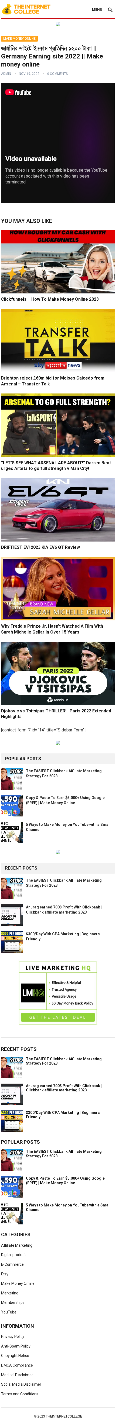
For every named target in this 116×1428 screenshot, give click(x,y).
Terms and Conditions (19, 1394)
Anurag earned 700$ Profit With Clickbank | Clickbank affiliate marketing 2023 (64, 1088)
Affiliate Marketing (16, 1245)
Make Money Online (19, 39)
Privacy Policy (12, 1336)
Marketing (9, 1293)
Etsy (4, 1274)
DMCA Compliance (17, 1365)
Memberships (13, 1302)
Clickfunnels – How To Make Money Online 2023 (50, 299)
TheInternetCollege (64, 1416)
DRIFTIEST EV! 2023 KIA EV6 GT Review (40, 547)
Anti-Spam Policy (15, 1346)
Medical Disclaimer (17, 1375)
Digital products (14, 1255)
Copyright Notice (15, 1355)
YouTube (8, 1312)
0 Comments (57, 74)
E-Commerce (12, 1264)
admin (6, 74)
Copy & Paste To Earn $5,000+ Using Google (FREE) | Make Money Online (65, 1180)
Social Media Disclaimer (21, 1384)
